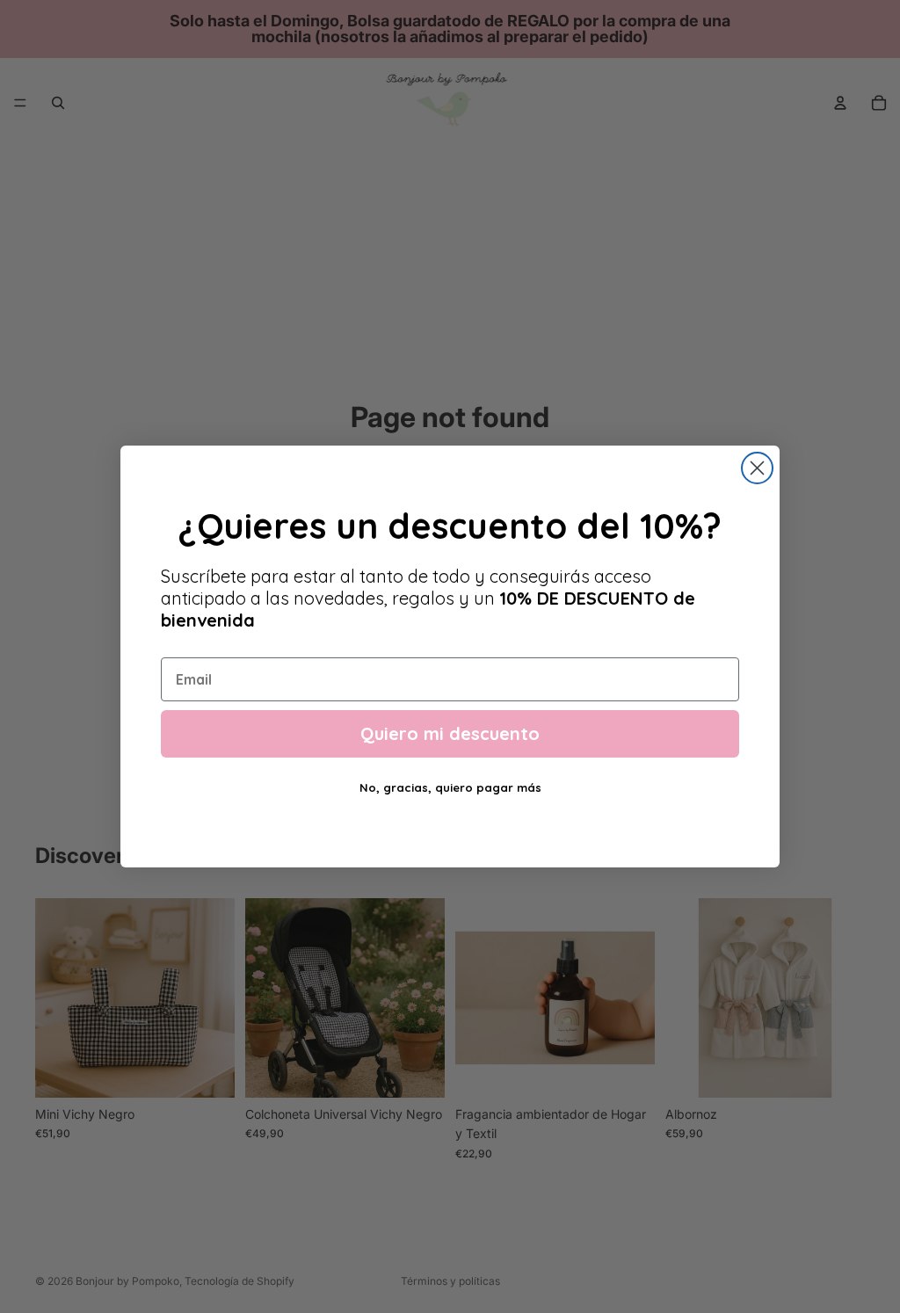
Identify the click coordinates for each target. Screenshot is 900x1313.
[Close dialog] (757, 468)
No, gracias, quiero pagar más (450, 787)
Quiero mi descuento (450, 733)
